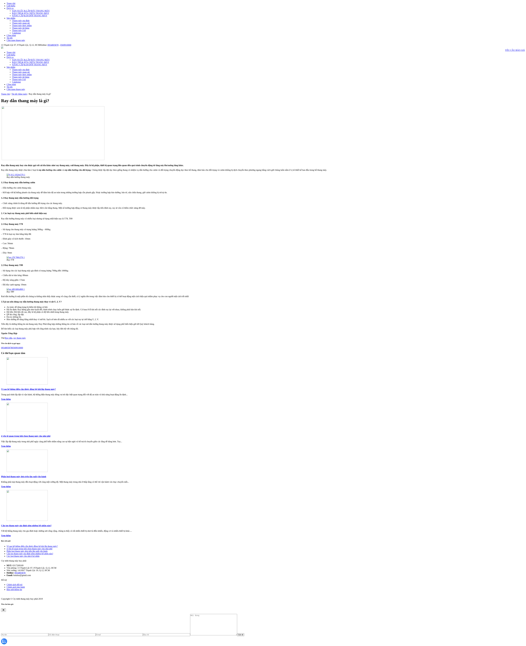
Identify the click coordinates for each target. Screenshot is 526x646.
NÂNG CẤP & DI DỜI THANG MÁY (29, 16)
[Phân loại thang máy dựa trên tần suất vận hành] (27, 471)
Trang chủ (11, 3)
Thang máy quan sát (21, 23)
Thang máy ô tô (19, 30)
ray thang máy (19, 338)
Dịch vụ (10, 8)
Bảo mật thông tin (14, 589)
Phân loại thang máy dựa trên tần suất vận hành (23, 476)
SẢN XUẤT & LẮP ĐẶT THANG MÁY (31, 11)
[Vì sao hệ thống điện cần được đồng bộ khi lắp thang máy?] (27, 384)
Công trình (11, 35)
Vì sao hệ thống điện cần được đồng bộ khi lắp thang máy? (28, 389)
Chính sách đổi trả (14, 584)
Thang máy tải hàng (20, 28)
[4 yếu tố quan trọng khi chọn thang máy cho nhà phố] (27, 431)
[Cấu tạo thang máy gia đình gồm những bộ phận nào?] (27, 520)
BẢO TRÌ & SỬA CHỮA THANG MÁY (30, 13)
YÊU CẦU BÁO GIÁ (515, 50)
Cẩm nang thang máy (16, 40)
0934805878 (53, 45)
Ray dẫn (8, 338)
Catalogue (16, 33)
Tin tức (10, 38)
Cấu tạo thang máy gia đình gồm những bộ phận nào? (26, 525)
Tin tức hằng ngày (19, 94)
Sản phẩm (11, 18)
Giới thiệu (11, 6)
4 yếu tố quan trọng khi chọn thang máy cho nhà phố (25, 436)
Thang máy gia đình (20, 20)
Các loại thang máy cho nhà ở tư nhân (23, 556)
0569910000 (65, 45)
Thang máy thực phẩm (22, 25)
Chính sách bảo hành (16, 587)
